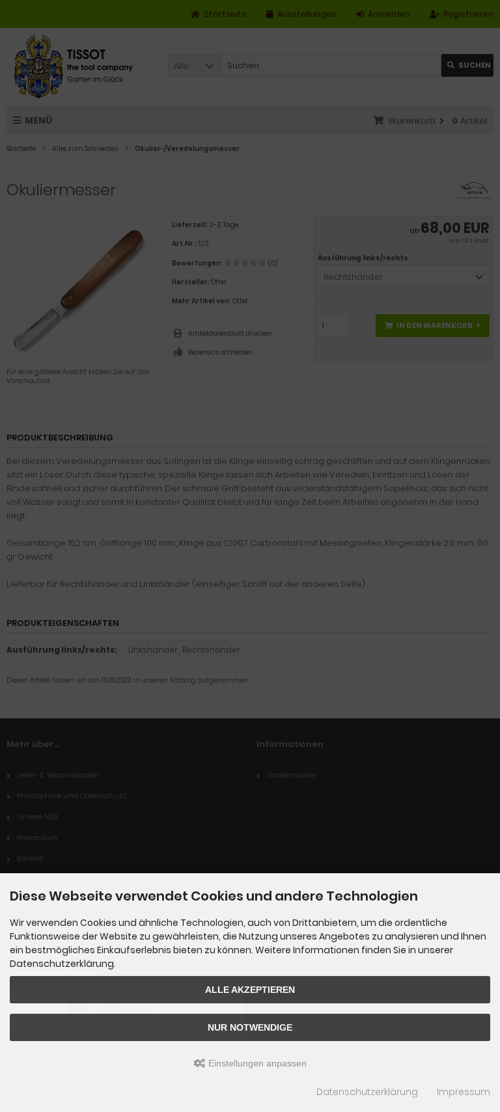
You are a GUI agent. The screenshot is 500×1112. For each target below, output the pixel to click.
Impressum (463, 1091)
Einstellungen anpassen (256, 1063)
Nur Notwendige (250, 1027)
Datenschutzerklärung (367, 1091)
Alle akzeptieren (250, 989)
